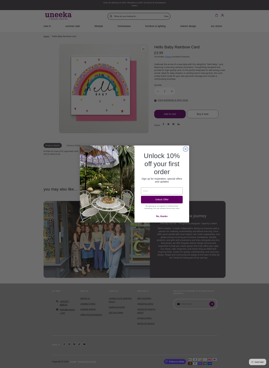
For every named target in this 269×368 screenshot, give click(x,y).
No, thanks (162, 216)
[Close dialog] (185, 149)
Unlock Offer (162, 199)
